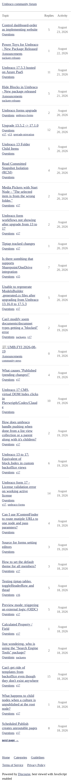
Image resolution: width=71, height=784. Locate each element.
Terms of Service (12, 765)
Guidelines (37, 757)
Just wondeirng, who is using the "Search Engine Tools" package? (20, 648)
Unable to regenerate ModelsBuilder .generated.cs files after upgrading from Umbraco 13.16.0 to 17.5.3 (20, 295)
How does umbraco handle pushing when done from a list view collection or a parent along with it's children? (19, 430)
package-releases (11, 57)
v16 (18, 595)
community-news (11, 360)
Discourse (24, 774)
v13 (10, 134)
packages (21, 337)
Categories (20, 757)
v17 (4, 134)
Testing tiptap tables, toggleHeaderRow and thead (18, 585)
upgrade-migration (23, 134)
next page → (10, 740)
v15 (18, 276)
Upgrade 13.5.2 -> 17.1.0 (20, 125)
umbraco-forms (24, 115)
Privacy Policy (36, 765)
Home (6, 757)
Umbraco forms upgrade (19, 110)
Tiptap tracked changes (18, 244)
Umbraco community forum (19, 4)
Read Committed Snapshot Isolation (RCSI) (15, 168)
